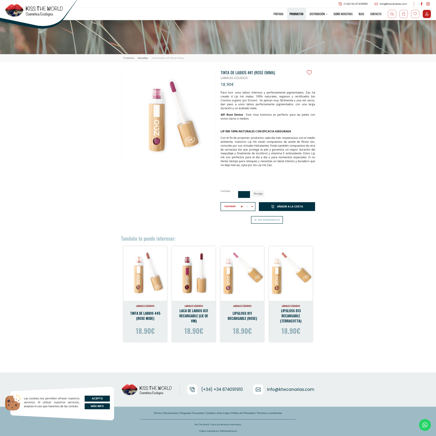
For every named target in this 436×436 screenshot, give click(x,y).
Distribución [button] (317, 14)
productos (128, 57)
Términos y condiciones (269, 413)
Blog (361, 14)
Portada (278, 14)
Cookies (210, 413)
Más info (97, 406)
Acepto (97, 398)
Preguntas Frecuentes (192, 413)
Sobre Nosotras (343, 14)
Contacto (376, 14)
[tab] (267, 220)
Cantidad (229, 206)
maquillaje (143, 57)
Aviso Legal (223, 413)
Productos (296, 14)
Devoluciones (171, 413)
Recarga (258, 193)
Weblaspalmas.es (228, 431)
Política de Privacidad (242, 413)
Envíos (157, 413)
